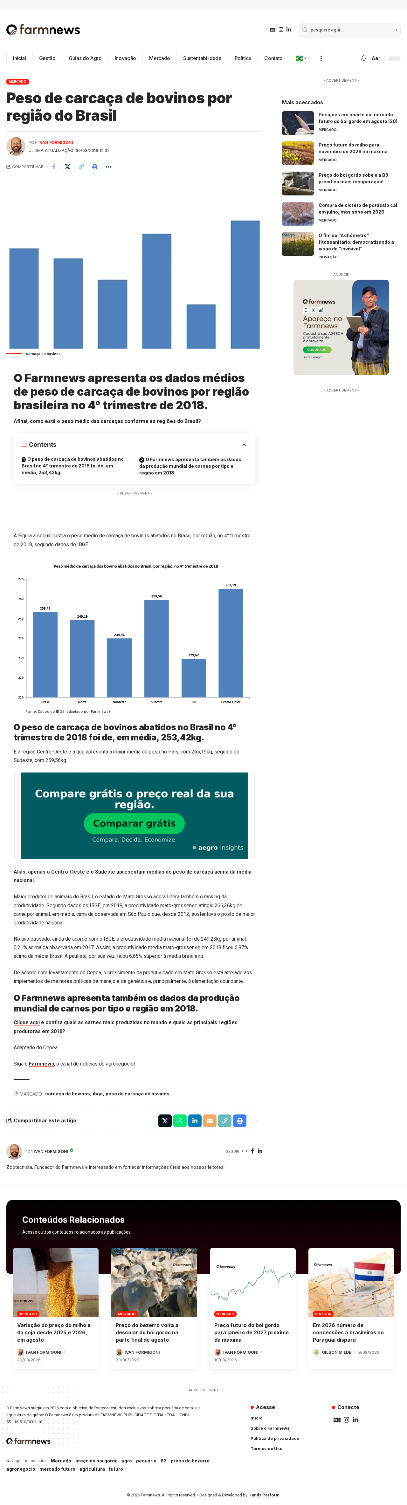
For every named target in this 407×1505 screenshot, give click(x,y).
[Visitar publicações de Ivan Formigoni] (15, 146)
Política (323, 1314)
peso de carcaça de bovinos (137, 1093)
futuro (116, 1469)
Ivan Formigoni (55, 142)
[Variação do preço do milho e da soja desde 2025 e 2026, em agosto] (56, 1282)
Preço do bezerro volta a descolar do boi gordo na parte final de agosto (147, 1332)
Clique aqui (27, 1022)
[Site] (244, 1151)
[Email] (210, 1120)
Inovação (328, 257)
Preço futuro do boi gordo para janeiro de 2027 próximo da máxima (251, 1332)
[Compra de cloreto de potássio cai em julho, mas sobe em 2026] (298, 214)
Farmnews (41, 1064)
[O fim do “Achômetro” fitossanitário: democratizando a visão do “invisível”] (298, 244)
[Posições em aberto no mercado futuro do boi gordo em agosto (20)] (298, 123)
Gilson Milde (336, 1352)
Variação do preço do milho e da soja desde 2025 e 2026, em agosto (54, 1332)
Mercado (17, 81)
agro (126, 1460)
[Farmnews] (43, 30)
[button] (321, 58)
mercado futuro (57, 1469)
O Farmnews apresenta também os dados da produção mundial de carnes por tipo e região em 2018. (190, 466)
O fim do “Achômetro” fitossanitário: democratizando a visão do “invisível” (356, 242)
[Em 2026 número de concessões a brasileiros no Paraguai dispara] (351, 1282)
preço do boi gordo (96, 1460)
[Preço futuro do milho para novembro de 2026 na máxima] (298, 153)
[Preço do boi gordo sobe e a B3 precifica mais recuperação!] (298, 183)
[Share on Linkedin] (195, 1120)
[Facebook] (252, 1151)
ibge (98, 1093)
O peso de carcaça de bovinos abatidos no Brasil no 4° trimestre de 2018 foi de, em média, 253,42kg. (73, 465)
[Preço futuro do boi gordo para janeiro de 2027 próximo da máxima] (253, 1282)
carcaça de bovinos (67, 1093)
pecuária (146, 1460)
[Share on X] (67, 166)
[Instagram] (281, 29)
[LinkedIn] (289, 29)
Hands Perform (263, 1495)
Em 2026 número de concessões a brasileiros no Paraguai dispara (348, 1332)
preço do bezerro (190, 1460)
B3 (164, 1460)
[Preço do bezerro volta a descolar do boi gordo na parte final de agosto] (154, 1282)
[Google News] (272, 29)
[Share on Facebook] (53, 166)
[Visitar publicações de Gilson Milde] (316, 1352)
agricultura (92, 1469)
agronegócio (20, 1469)
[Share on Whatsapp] (180, 1120)
